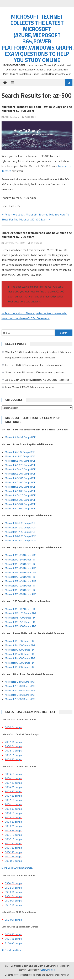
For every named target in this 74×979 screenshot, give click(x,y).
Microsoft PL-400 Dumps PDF (20, 654)
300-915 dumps (13, 755)
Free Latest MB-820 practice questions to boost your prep (35, 365)
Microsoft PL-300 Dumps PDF (20, 649)
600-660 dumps (13, 934)
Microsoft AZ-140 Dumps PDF (20, 469)
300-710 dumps (13, 835)
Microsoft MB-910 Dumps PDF (20, 590)
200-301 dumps (13, 727)
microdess (30, 116)
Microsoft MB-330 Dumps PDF (20, 568)
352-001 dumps (13, 919)
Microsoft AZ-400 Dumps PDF (20, 482)
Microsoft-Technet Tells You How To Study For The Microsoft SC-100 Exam (37, 108)
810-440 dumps (13, 943)
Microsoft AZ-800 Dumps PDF (20, 500)
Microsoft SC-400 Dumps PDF (20, 695)
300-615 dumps (13, 817)
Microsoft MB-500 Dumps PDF (20, 577)
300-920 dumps (13, 759)
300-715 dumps (13, 839)
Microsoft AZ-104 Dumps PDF (20, 460)
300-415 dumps (13, 778)
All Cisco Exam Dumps (12, 950)
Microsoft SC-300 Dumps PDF (20, 690)
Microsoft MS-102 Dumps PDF (20, 613)
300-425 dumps (13, 787)
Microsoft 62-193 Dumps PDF (20, 437)
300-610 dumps (13, 813)
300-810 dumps (13, 861)
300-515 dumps (13, 804)
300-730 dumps (13, 852)
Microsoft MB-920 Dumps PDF (20, 594)
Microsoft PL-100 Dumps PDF (20, 641)
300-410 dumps (13, 774)
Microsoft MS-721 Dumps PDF (20, 622)
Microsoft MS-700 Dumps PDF (20, 617)
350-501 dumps (13, 887)
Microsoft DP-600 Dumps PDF (20, 536)
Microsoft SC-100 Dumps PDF (20, 681)
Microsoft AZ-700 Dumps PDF (20, 491)
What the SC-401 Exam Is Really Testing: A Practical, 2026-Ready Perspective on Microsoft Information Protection (38, 354)
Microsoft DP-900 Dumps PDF (20, 540)
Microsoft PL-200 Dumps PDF (20, 645)
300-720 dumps (13, 843)
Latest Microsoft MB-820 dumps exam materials (29, 387)
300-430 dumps (13, 791)
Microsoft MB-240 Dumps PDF (20, 559)
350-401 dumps (13, 883)
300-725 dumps (13, 847)
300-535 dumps (13, 809)
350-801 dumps (13, 900)
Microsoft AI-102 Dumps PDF (20, 452)
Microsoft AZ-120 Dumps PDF (20, 465)
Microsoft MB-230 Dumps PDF (20, 555)
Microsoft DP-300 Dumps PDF (20, 527)
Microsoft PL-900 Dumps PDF (20, 667)
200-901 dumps (13, 742)
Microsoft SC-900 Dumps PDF (20, 699)
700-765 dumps (13, 938)
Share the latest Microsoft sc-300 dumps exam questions (34, 372)
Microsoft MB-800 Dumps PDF (20, 585)
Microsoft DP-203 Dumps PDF (20, 523)
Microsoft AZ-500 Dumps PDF (20, 486)
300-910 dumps (13, 750)
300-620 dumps (13, 821)
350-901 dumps (13, 746)
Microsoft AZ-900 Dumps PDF (20, 508)
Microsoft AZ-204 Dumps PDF (20, 473)
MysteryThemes (47, 969)
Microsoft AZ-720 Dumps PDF (20, 495)
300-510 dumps (13, 800)
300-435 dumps (13, 795)
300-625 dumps (13, 826)
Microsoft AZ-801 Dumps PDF (20, 504)
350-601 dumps (13, 892)
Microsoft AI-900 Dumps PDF (20, 456)
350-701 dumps (13, 896)
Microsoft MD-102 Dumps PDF (20, 609)
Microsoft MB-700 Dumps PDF (20, 581)
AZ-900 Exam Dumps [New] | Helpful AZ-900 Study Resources (37, 380)
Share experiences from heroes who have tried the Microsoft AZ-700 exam (37, 234)
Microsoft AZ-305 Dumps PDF (20, 478)
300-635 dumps (13, 830)
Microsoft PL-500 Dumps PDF (20, 658)
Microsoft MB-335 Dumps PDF (20, 572)
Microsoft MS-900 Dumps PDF (20, 626)
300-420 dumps (13, 783)
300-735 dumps (13, 856)
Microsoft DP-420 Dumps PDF (20, 532)
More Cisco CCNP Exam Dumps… (18, 867)
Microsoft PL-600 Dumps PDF (20, 662)
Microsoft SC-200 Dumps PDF (20, 686)
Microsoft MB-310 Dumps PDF (20, 564)
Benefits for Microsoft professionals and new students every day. (37, 974)
